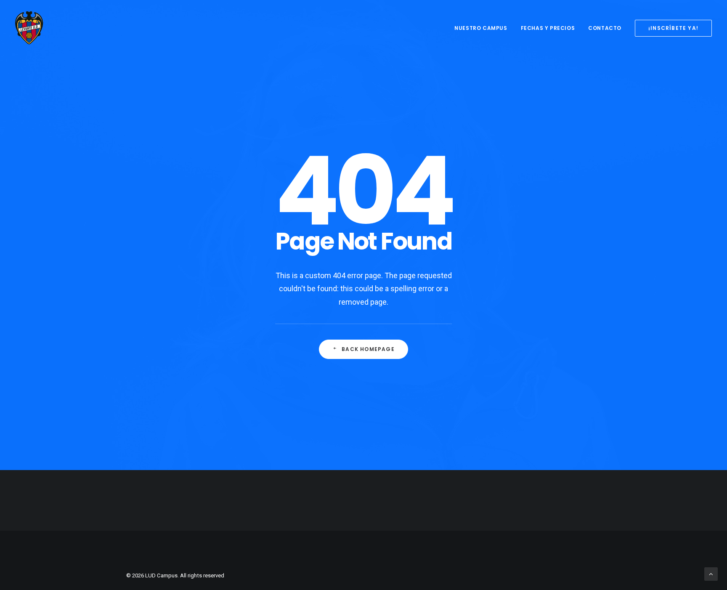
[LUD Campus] (29, 28)
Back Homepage (368, 349)
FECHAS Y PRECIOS (548, 28)
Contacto (604, 28)
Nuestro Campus (480, 28)
